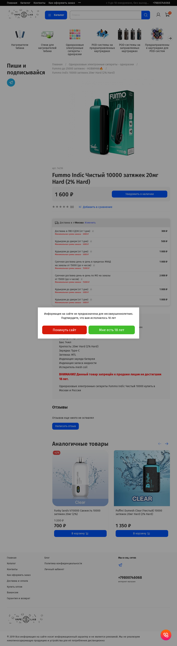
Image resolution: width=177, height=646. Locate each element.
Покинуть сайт (64, 330)
